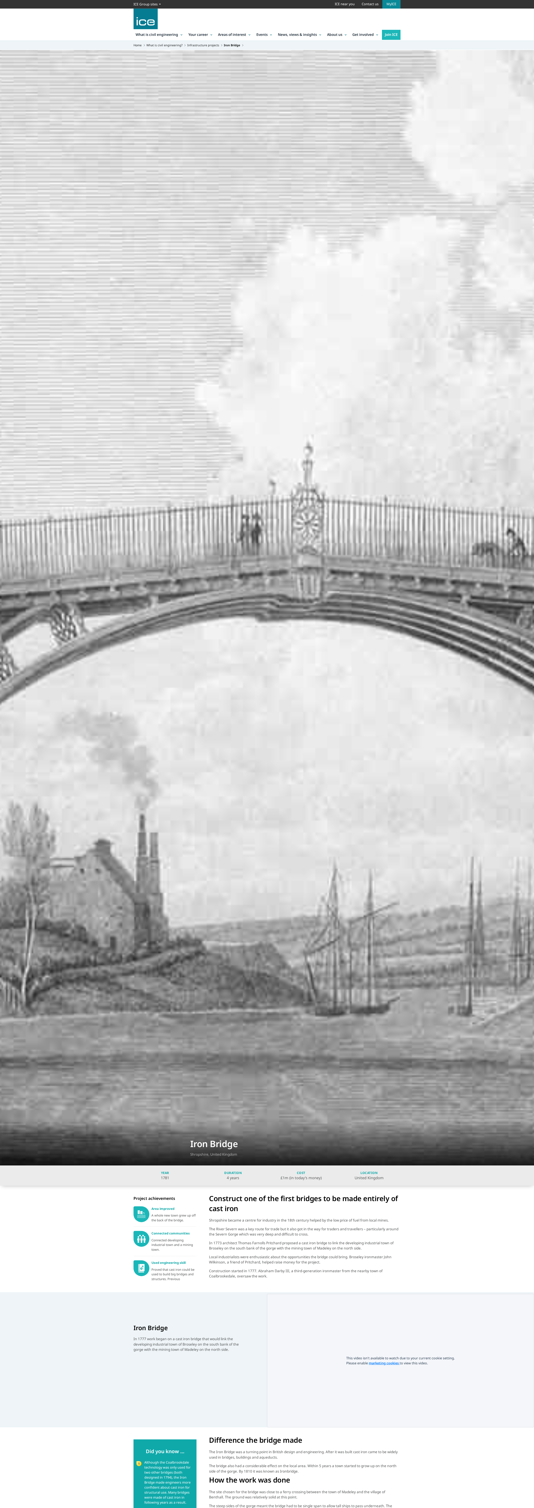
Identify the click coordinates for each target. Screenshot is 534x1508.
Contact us (370, 4)
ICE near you (345, 4)
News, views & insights (297, 34)
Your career (198, 34)
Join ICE (391, 34)
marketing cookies (384, 1363)
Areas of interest (232, 34)
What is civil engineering (157, 34)
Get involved (363, 34)
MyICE (391, 4)
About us (334, 34)
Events (262, 34)
